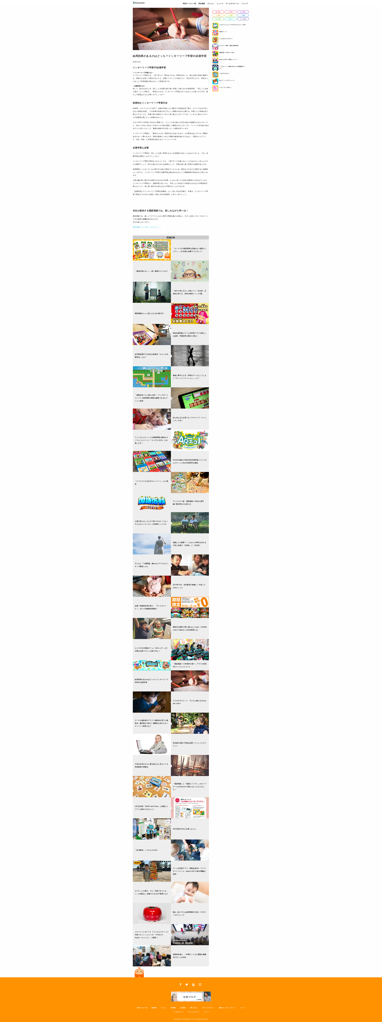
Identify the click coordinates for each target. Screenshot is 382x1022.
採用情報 (173, 1008)
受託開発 (154, 1008)
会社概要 (182, 1008)
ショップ (206, 1012)
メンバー (242, 1008)
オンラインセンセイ (193, 1012)
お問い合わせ (193, 1008)
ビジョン (163, 1008)
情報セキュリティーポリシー (227, 1008)
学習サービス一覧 (142, 1008)
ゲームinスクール (178, 1012)
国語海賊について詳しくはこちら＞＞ (147, 227)
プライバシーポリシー (208, 1008)
